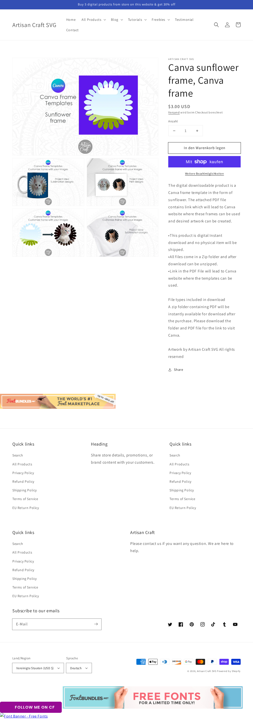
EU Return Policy (25, 508)
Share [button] (178, 369)
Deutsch (76, 668)
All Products (22, 464)
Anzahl (173, 121)
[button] (216, 24)
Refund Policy (23, 481)
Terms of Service (25, 499)
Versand (174, 112)
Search (17, 455)
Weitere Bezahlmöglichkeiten (204, 173)
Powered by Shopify (229, 671)
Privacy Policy (23, 473)
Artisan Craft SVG (206, 671)
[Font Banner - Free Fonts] (24, 716)
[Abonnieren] (95, 624)
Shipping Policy (24, 490)
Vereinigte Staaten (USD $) (35, 668)
